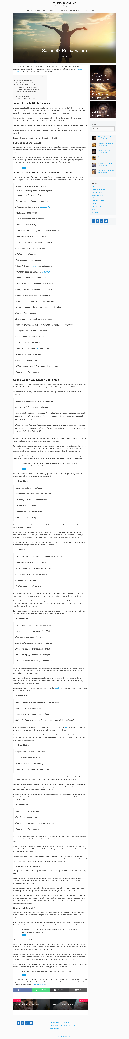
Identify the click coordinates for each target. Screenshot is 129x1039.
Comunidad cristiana (98, 189)
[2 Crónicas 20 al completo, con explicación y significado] (94, 159)
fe (78, 779)
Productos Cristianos (98, 201)
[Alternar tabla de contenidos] (43, 77)
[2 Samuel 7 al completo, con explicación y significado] (103, 99)
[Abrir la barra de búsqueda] (100, 11)
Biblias (53, 11)
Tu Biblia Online (64, 3)
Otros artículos (55, 1028)
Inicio (29, 11)
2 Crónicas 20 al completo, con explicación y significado (106, 159)
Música (64, 11)
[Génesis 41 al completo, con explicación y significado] (94, 172)
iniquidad (46, 272)
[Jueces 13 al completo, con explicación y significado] (103, 117)
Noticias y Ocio (41, 11)
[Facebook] (93, 221)
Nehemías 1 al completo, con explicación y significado (106, 165)
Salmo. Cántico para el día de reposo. (29, 89)
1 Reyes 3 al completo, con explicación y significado (105, 139)
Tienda (94, 209)
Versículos (75, 11)
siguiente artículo (39, 984)
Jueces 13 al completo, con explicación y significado (105, 152)
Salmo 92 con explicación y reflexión (27, 92)
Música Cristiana (97, 195)
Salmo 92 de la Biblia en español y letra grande (30, 85)
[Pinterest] (106, 221)
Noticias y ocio (96, 198)
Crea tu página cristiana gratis (60, 1022)
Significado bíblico (97, 206)
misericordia (45, 207)
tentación (57, 688)
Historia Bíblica (97, 192)
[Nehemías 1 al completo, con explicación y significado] (94, 166)
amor (66, 727)
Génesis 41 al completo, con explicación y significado (106, 172)
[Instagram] (97, 221)
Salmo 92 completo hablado (27, 82)
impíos (36, 266)
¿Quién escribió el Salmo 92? (27, 94)
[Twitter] (101, 221)
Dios (38, 348)
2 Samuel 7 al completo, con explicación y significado (106, 145)
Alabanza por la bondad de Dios (28, 87)
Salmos (86, 11)
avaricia (24, 859)
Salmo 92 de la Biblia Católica (25, 80)
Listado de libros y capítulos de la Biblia (63, 1025)
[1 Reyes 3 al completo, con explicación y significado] (103, 81)
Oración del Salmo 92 (25, 96)
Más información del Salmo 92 (29, 98)
